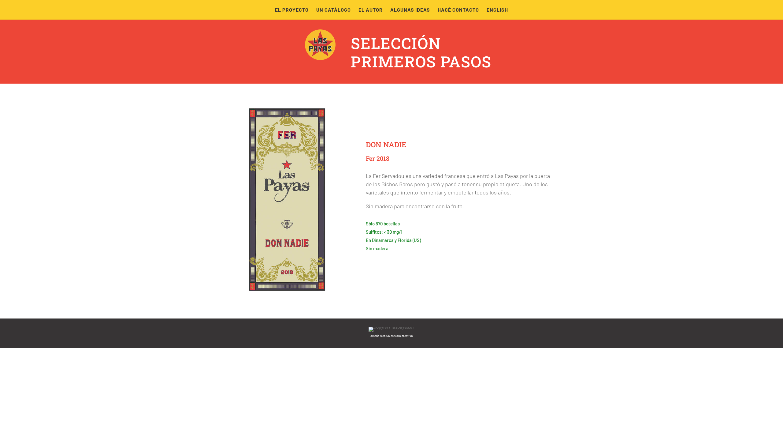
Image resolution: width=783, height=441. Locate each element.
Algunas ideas (410, 10)
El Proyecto (292, 10)
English (497, 10)
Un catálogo (333, 10)
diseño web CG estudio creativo (391, 335)
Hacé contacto (458, 10)
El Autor (370, 10)
